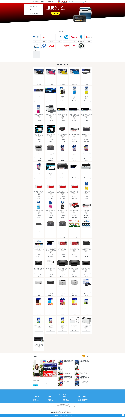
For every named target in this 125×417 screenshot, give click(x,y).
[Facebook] (60, 394)
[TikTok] (63, 394)
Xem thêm (55, 13)
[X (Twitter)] (62, 394)
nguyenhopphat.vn (62, 415)
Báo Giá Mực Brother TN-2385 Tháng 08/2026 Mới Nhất (43, 378)
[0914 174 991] (47, 1)
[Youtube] (66, 394)
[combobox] (76, 2)
